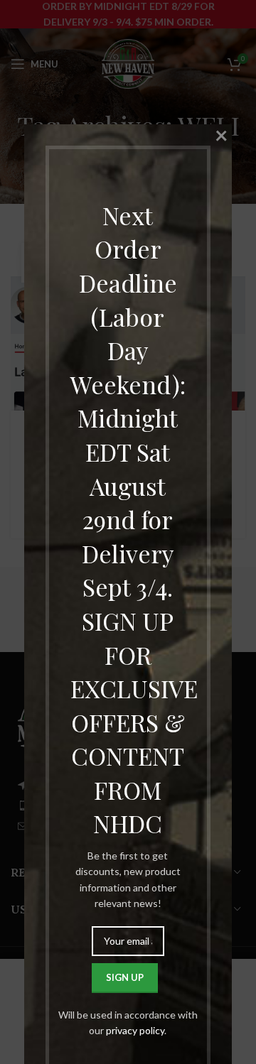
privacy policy (135, 1030)
